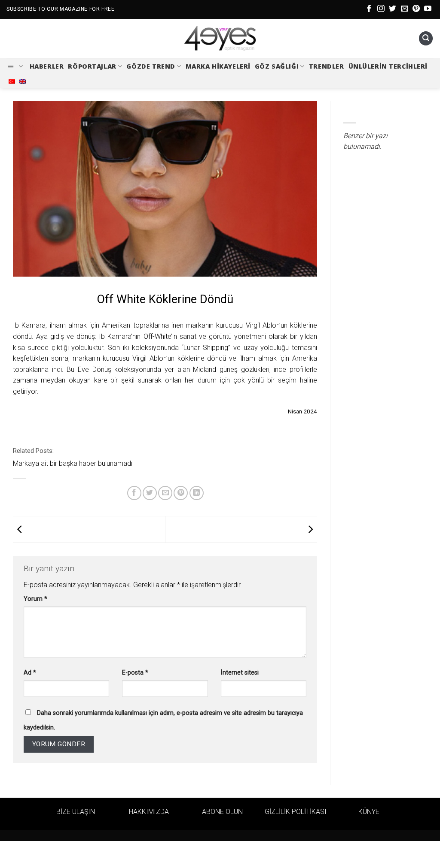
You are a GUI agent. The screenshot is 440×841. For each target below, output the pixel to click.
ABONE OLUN (222, 812)
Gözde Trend (150, 66)
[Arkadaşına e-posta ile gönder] (165, 493)
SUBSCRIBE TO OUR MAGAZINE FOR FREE (60, 9)
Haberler (47, 66)
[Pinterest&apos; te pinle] (181, 493)
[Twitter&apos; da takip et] (392, 9)
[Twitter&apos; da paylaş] (150, 493)
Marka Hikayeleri (218, 66)
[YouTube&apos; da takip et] (427, 9)
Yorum (35, 599)
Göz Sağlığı (277, 66)
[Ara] (426, 38)
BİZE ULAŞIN (75, 812)
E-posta (135, 672)
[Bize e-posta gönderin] (404, 9)
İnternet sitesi (240, 672)
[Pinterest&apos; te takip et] (416, 9)
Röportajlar (92, 66)
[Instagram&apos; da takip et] (381, 9)
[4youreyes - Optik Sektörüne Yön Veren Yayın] (220, 38)
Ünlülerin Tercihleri (388, 66)
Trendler (326, 66)
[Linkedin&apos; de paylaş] (196, 493)
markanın (86, 358)
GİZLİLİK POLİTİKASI (296, 812)
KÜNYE (368, 812)
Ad (30, 672)
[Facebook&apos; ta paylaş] (134, 493)
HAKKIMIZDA (149, 812)
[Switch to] (12, 81)
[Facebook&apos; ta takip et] (369, 9)
